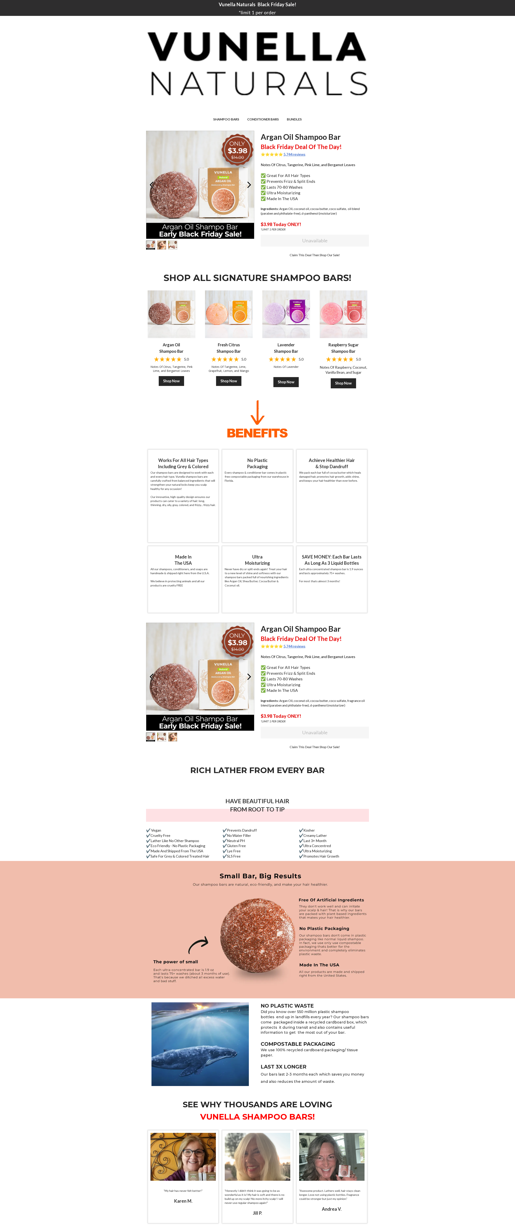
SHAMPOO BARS (226, 119)
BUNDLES (294, 119)
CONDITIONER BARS (263, 119)
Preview (151, 185)
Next (249, 185)
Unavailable (315, 240)
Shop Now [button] (171, 381)
